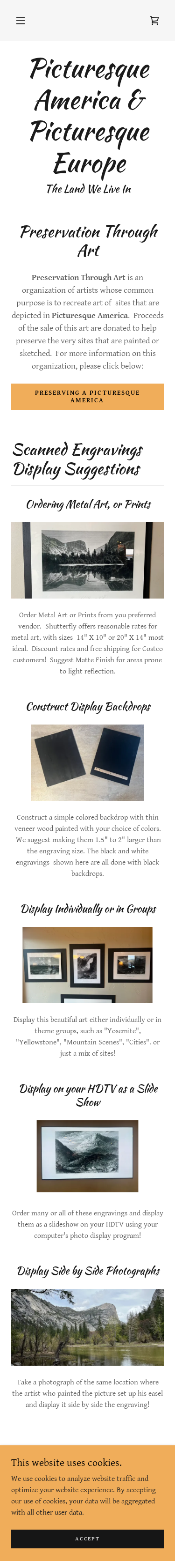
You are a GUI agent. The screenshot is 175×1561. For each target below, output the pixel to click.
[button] (20, 20)
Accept (87, 1539)
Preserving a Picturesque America (87, 396)
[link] (154, 20)
